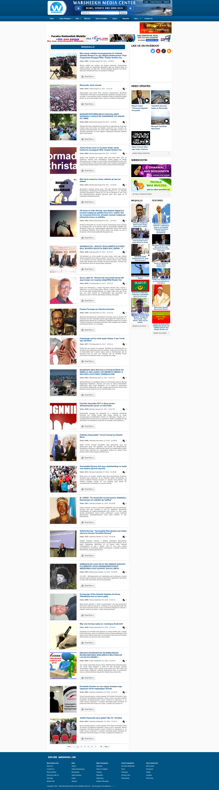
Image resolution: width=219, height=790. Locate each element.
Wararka (99, 766)
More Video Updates (141, 153)
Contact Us (50, 769)
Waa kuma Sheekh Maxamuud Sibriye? (161, 308)
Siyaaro (74, 781)
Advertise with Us (53, 775)
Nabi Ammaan (76, 775)
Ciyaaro (99, 772)
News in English (102, 769)
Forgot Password (156, 2)
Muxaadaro (75, 772)
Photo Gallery (51, 772)
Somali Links (125, 775)
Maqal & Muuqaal (102, 781)
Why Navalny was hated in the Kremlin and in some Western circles (140, 240)
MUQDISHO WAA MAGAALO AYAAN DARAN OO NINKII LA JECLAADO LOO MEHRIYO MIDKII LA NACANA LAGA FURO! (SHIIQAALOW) (102, 372)
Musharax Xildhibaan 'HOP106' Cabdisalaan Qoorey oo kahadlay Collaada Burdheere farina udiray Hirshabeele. (161, 228)
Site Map (50, 778)
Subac (74, 766)
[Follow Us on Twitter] (153, 53)
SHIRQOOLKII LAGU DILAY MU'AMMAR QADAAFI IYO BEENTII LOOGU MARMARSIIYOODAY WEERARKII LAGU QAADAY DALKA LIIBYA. (102, 566)
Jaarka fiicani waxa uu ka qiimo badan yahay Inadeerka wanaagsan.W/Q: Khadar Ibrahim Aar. (101, 149)
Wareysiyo (100, 778)
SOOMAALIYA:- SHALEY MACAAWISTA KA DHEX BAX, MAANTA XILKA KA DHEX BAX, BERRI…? (102, 247)
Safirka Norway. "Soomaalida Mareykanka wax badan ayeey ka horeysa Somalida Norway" (103, 532)
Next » (107, 746)
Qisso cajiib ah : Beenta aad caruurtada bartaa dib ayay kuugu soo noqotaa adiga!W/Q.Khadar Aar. (102, 279)
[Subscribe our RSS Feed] (169, 53)
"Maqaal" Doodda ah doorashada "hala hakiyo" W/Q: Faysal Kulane (140, 319)
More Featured (160, 333)
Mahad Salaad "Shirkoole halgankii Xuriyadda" (140, 108)
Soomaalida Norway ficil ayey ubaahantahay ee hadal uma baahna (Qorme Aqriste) (103, 467)
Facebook (149, 769)
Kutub (74, 778)
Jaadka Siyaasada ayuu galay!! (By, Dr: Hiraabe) (101, 718)
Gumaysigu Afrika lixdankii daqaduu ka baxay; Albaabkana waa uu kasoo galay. (100, 595)
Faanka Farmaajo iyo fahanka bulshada (97, 309)
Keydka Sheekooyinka (142, 194)
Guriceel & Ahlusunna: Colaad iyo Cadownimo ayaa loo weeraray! (140, 294)
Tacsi (123, 769)
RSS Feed (149, 778)
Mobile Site (50, 781)
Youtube (149, 775)
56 (101, 746)
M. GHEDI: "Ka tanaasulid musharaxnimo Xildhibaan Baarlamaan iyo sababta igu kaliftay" (103, 499)
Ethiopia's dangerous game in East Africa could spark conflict (140, 224)
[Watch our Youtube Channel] (158, 53)
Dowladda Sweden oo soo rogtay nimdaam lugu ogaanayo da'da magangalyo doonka (101, 687)
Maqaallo (99, 775)
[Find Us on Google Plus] (164, 53)
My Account (150, 766)
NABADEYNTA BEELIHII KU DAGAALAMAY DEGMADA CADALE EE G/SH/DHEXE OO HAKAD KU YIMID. (102, 116)
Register (166, 2)
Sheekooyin (125, 778)
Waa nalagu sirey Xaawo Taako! (140, 277)
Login (146, 2)
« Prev (69, 746)
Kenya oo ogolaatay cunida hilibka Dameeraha (161, 265)
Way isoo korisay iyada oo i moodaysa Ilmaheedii (101, 624)
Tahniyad (124, 772)
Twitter (148, 772)
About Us (50, 766)
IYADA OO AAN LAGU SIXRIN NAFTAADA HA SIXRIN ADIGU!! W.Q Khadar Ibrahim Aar (161, 326)
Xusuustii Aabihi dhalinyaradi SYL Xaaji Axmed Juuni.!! (140, 258)
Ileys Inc (113, 786)
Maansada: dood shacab (90, 85)
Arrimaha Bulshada (128, 766)
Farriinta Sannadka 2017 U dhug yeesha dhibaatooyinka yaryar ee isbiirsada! (97, 404)
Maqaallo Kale (139, 326)
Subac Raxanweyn (78, 769)
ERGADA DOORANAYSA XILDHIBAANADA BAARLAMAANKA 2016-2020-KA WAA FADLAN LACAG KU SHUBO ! (101, 655)
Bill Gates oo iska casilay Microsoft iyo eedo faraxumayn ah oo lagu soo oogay (161, 248)
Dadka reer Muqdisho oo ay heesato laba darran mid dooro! (161, 281)
